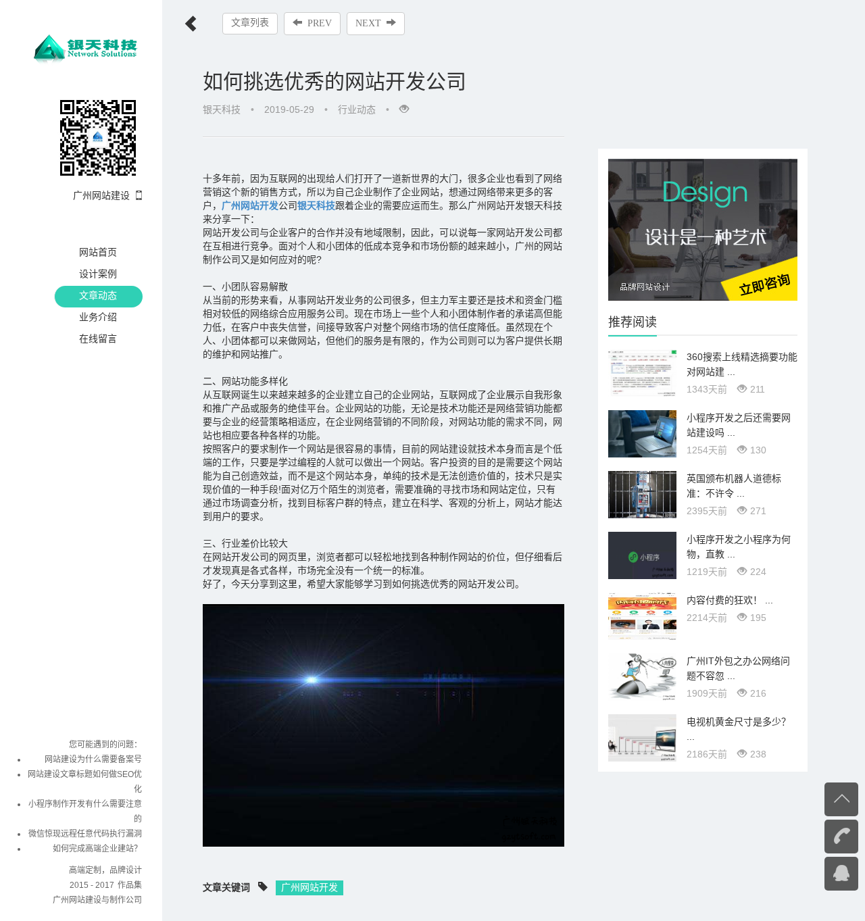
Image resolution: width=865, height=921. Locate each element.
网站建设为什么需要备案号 (93, 759)
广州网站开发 (309, 887)
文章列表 (250, 23)
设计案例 (98, 273)
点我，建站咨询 (814, 872)
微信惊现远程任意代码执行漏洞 (85, 834)
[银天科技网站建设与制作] (87, 46)
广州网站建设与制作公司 (97, 900)
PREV (319, 23)
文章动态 (98, 295)
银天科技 (316, 205)
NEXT (368, 23)
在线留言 (98, 338)
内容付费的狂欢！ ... (730, 600)
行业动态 (357, 109)
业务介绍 (98, 317)
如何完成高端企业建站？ (97, 848)
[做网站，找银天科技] (702, 229)
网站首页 (98, 252)
